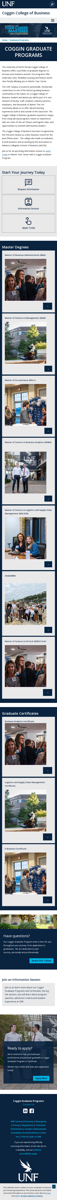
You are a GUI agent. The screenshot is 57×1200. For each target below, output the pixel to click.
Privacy (48, 1193)
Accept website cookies (32, 1196)
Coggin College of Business (26, 12)
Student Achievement (35, 1129)
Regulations (28, 1125)
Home (4, 40)
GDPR (17, 1196)
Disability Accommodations (25, 1132)
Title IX (24, 1136)
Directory (28, 1121)
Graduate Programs (19, 40)
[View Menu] (52, 20)
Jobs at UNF (35, 1136)
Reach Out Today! (41, 960)
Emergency (41, 1121)
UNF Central (16, 1121)
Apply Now (41, 1078)
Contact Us (28, 1104)
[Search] (52, 4)
